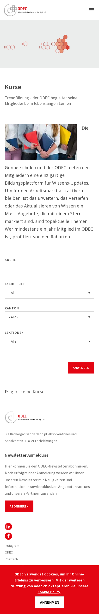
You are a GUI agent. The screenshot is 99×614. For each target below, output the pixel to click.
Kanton (12, 308)
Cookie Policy (48, 592)
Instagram (12, 545)
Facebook (8, 536)
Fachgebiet (15, 284)
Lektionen (14, 332)
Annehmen (49, 602)
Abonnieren (19, 506)
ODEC (8, 526)
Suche (10, 260)
